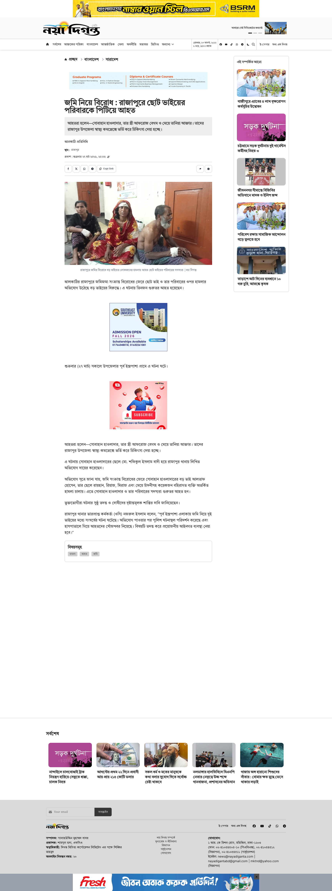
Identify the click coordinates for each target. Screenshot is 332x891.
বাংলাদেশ (92, 44)
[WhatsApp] (237, 44)
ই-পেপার (264, 44)
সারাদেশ (112, 59)
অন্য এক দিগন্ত (279, 44)
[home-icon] (47, 44)
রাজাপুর (75, 150)
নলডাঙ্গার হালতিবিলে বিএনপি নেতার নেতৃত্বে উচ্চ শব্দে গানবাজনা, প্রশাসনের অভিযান (214, 777)
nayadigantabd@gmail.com (228, 861)
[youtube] (226, 44)
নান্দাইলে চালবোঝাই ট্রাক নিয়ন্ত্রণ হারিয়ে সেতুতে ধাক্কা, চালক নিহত (68, 777)
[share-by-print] (208, 168)
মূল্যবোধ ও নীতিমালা (166, 841)
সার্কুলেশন (166, 849)
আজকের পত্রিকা (74, 44)
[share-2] (76, 168)
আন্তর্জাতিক (108, 44)
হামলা (73, 554)
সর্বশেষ (57, 44)
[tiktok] (231, 44)
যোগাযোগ (166, 852)
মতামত (143, 44)
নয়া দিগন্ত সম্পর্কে (166, 837)
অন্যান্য (166, 44)
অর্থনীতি (131, 44)
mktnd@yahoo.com (265, 861)
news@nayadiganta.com (235, 856)
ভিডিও (155, 44)
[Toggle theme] (248, 44)
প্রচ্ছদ (73, 59)
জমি (95, 554)
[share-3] (84, 168)
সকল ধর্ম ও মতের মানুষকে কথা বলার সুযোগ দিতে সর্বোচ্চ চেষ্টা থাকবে (166, 777)
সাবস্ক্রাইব (103, 812)
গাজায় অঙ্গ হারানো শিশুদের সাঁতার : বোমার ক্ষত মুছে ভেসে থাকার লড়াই (262, 777)
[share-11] (200, 168)
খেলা (121, 44)
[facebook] (220, 44)
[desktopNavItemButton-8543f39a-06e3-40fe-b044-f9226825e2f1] (172, 44)
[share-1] (68, 168)
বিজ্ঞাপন (166, 845)
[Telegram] (242, 44)
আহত (84, 554)
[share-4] (92, 168)
